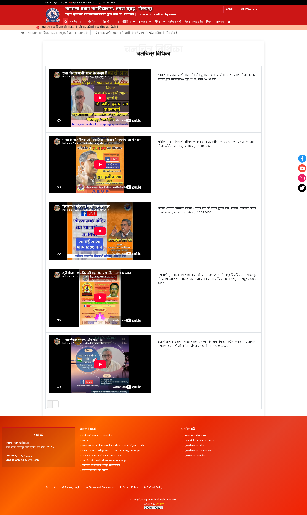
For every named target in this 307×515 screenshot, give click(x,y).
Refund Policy (154, 487)
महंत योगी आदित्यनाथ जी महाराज (199, 440)
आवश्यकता (219, 21)
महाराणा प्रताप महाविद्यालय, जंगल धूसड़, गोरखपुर (109, 9)
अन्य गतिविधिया (124, 21)
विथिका (158, 21)
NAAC (48, 3)
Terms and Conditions (101, 487)
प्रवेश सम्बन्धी (174, 21)
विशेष (208, 21)
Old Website (249, 9)
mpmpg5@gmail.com (83, 3)
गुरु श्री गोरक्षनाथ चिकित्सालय (198, 450)
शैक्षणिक (92, 21)
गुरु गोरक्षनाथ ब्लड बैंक (195, 455)
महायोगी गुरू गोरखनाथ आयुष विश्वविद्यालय (101, 465)
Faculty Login (72, 487)
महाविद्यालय (75, 21)
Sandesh (160, 504)
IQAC (56, 3)
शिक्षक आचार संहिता (194, 21)
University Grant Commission (97, 435)
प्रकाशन (143, 21)
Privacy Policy (130, 487)
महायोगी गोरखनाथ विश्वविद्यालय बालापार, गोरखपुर (104, 460)
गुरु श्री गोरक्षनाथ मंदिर (194, 445)
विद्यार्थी (106, 21)
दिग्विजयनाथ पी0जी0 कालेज (95, 470)
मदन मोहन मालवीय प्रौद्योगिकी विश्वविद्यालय (101, 455)
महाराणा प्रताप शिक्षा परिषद (196, 435)
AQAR (64, 3)
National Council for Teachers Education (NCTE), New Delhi (113, 445)
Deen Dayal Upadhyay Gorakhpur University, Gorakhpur (111, 450)
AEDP (229, 9)
